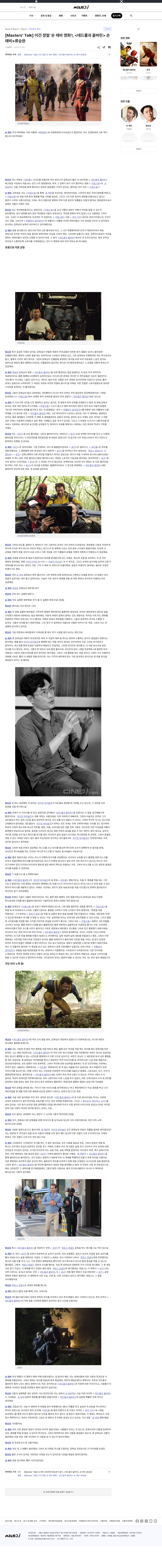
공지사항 (8, 1521)
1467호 (107, 29)
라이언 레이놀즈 (31, 642)
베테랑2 (42, 132)
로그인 (23, 7)
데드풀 (28, 179)
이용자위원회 (127, 1521)
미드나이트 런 (33, 561)
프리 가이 (76, 217)
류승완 (8, 179)
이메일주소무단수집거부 (88, 1521)
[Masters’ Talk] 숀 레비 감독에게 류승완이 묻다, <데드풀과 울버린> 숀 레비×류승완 (58, 1472)
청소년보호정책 (70, 1521)
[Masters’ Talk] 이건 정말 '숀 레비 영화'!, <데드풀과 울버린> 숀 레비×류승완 (55, 54)
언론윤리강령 (114, 1521)
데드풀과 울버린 (98, 179)
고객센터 (42, 1521)
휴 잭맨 (48, 193)
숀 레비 (8, 132)
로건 (20, 434)
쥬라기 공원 (34, 914)
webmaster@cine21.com (45, 1539)
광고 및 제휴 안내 (30, 1521)
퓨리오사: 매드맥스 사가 (94, 1101)
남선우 (9, 47)
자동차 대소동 (54, 561)
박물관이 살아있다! (34, 220)
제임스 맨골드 (94, 450)
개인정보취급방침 (55, 1521)
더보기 (138, 91)
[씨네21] (81, 7)
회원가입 (32, 7)
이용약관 (103, 1521)
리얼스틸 (95, 183)
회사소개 (17, 1521)
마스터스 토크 (34, 29)
